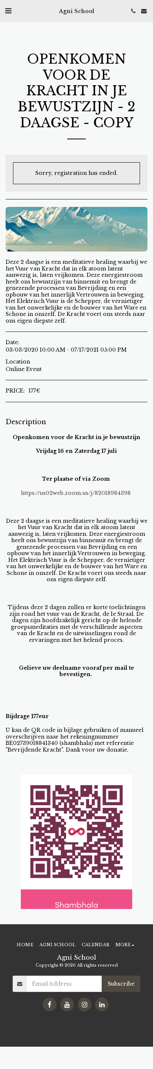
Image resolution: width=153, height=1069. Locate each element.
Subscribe (121, 983)
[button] (8, 11)
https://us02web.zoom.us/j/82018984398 (76, 493)
